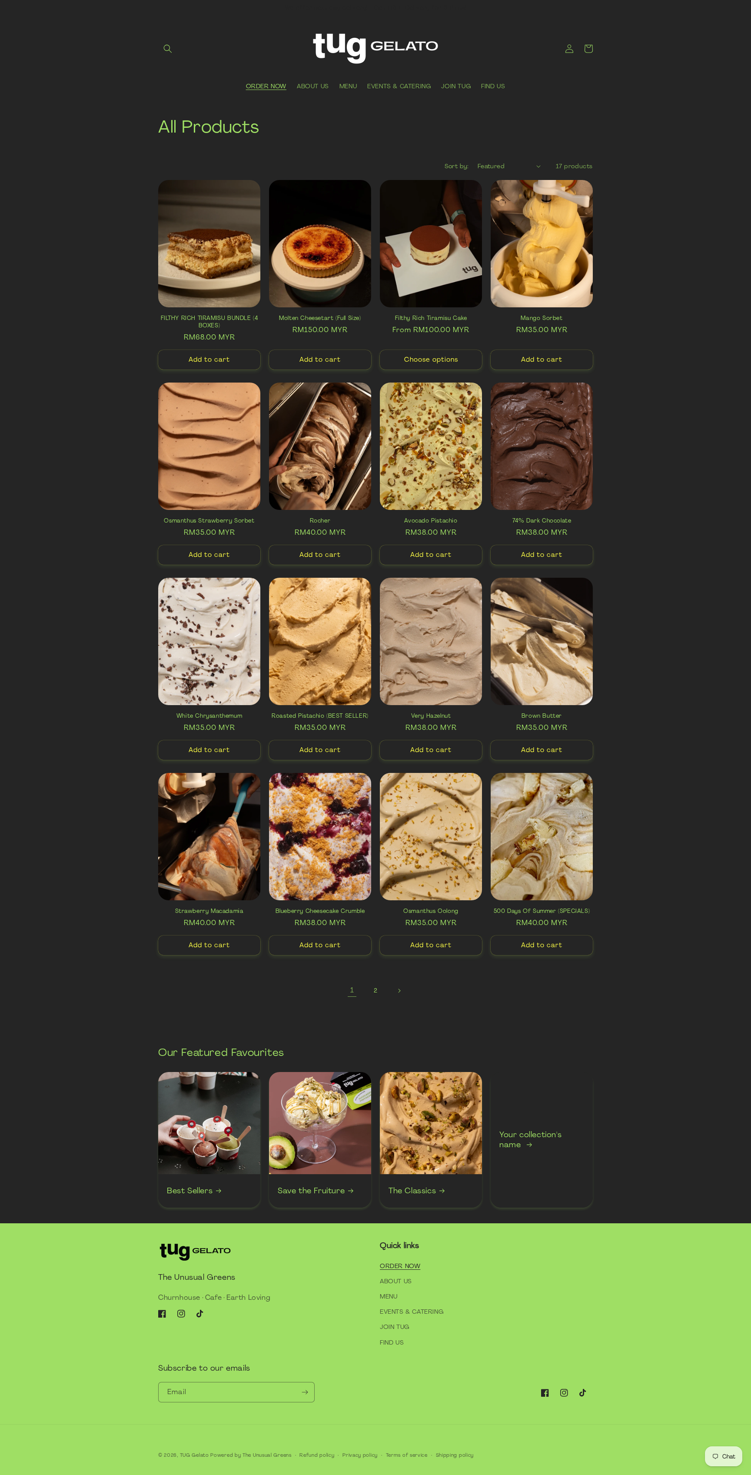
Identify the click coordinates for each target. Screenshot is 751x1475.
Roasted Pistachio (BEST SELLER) (320, 716)
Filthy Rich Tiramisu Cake (431, 318)
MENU (388, 1296)
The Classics (412, 1191)
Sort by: (457, 166)
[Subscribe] (304, 1392)
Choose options (431, 359)
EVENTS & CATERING (411, 1311)
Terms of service (407, 1455)
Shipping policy (455, 1455)
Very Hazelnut (431, 716)
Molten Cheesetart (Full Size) (320, 318)
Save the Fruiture (311, 1191)
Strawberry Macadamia (209, 911)
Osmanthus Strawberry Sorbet (209, 520)
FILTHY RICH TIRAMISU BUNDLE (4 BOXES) (209, 322)
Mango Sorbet (541, 318)
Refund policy (316, 1455)
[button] (167, 48)
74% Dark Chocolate (542, 520)
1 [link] (352, 990)
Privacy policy (360, 1455)
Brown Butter (542, 716)
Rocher (320, 520)
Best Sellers (190, 1191)
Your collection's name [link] (530, 1140)
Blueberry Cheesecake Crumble (320, 911)
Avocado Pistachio (430, 520)
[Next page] (399, 990)
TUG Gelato (194, 1455)
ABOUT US (396, 1281)
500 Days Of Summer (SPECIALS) (542, 911)
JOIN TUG (394, 1327)
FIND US (392, 1342)
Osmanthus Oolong (431, 911)
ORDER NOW (400, 1266)
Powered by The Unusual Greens (250, 1455)
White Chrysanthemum (209, 716)
